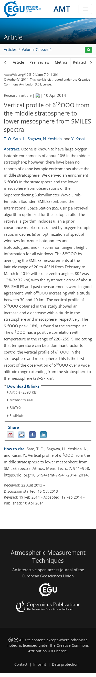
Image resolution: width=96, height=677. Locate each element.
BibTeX (15, 407)
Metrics (61, 62)
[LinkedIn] (43, 434)
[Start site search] (88, 50)
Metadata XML (21, 399)
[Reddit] (21, 434)
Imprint (39, 664)
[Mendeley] (10, 434)
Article (18, 62)
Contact (20, 664)
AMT (62, 9)
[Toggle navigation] (85, 9)
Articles (10, 49)
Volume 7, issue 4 (36, 49)
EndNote (16, 415)
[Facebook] (32, 434)
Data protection (65, 664)
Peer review (39, 62)
